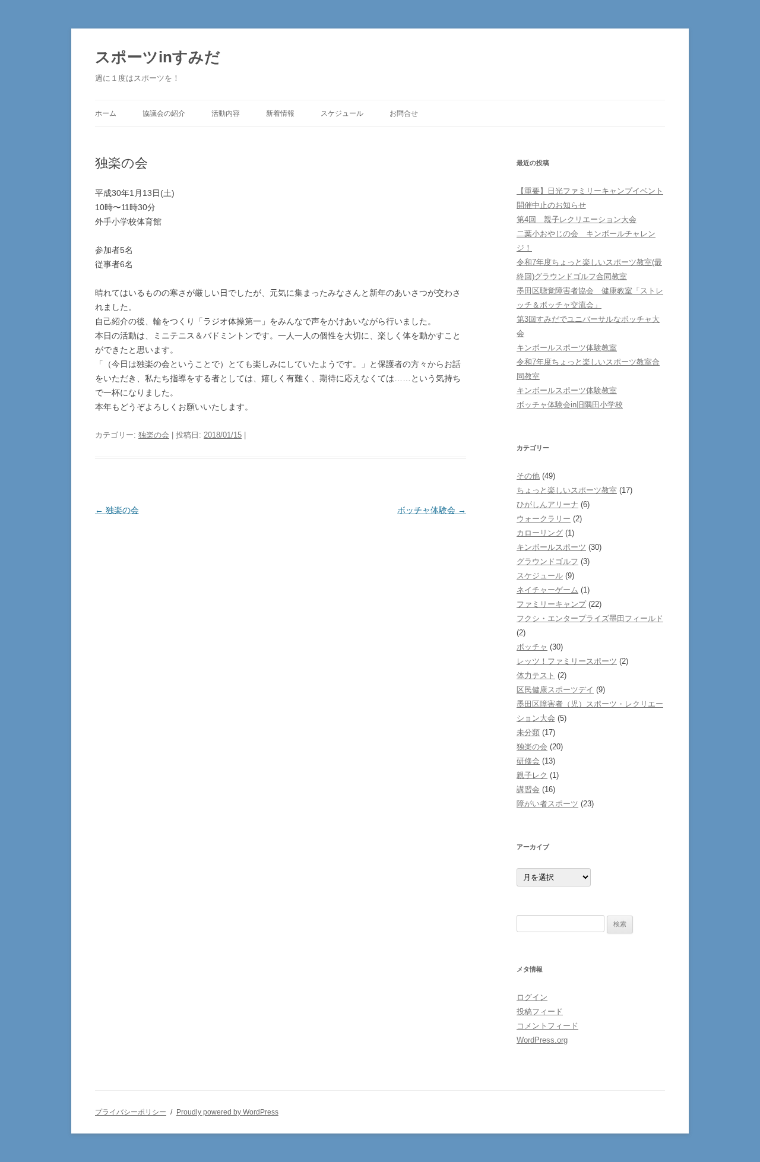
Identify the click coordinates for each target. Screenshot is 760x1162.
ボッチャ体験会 (431, 510)
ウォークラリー (544, 518)
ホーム (105, 113)
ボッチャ (532, 646)
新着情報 (280, 113)
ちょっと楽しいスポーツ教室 (567, 490)
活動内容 (225, 113)
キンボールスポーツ (551, 547)
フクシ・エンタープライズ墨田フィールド (590, 618)
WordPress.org (542, 1040)
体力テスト (536, 675)
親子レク (532, 775)
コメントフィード (547, 1025)
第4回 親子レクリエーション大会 (576, 219)
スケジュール (342, 113)
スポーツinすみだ (157, 57)
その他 (528, 475)
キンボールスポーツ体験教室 (567, 347)
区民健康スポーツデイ (555, 689)
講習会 (528, 789)
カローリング (540, 532)
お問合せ (404, 113)
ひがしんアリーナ (547, 504)
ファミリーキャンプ (551, 604)
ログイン (532, 997)
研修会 (528, 760)
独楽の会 (153, 434)
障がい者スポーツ (547, 803)
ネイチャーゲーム (547, 589)
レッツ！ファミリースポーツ (567, 661)
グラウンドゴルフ (547, 561)
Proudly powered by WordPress (227, 1112)
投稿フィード (540, 1011)
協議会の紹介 (163, 113)
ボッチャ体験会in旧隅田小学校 (570, 404)
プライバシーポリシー (130, 1112)
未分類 (528, 732)
